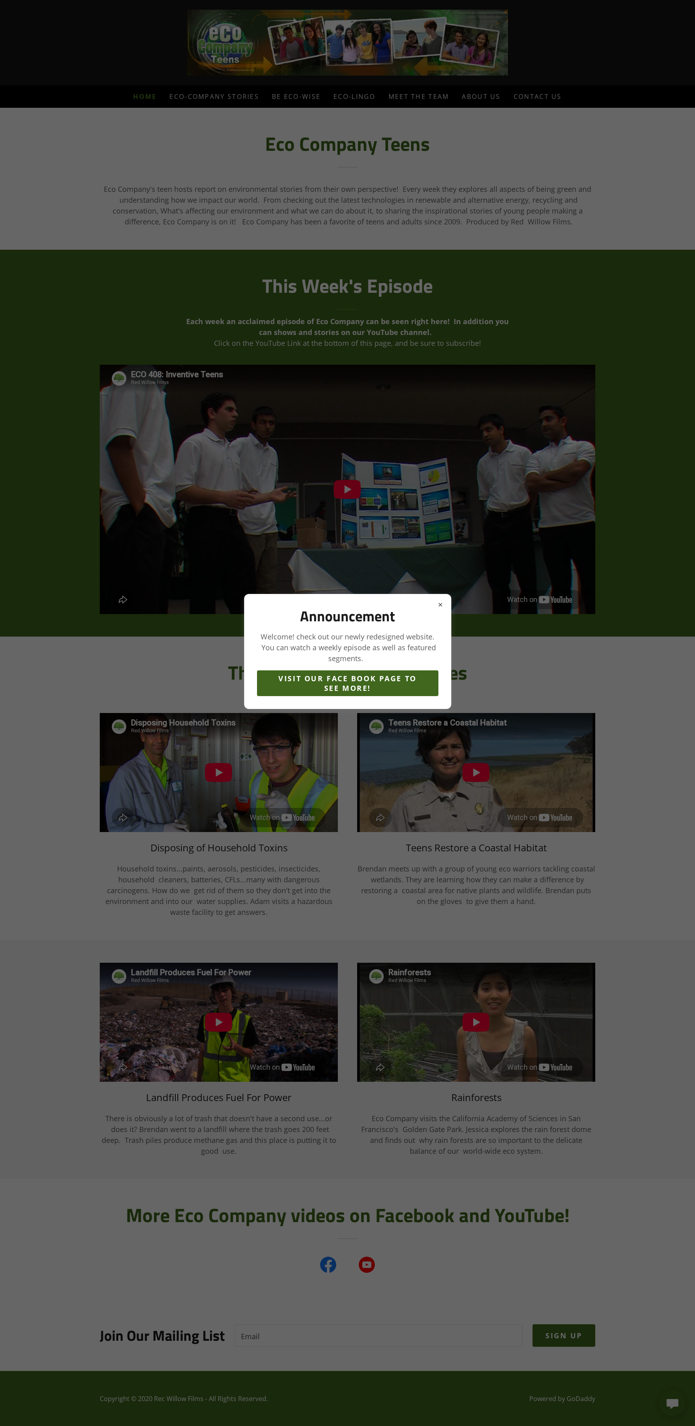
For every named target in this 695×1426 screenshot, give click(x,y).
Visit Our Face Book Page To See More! (347, 683)
